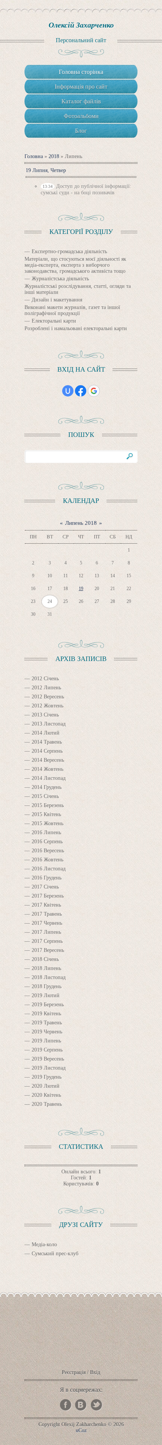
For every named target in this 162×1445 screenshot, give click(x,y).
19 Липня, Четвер (46, 170)
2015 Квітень (46, 814)
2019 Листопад (49, 1068)
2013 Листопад (49, 724)
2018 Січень (45, 959)
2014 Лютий (46, 733)
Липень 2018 (81, 523)
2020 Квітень (46, 1095)
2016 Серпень (47, 841)
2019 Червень (47, 1032)
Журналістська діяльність (60, 278)
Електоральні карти (54, 321)
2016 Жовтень (47, 859)
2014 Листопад (49, 778)
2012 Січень (45, 678)
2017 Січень (45, 887)
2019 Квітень (46, 1013)
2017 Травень (47, 914)
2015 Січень (45, 796)
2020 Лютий (46, 1086)
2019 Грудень (46, 1077)
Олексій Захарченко (81, 25)
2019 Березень (48, 1004)
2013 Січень (45, 715)
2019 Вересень (48, 1059)
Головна (33, 156)
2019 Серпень (47, 1050)
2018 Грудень (46, 986)
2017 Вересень (48, 950)
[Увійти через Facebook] (80, 391)
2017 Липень (46, 932)
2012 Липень (46, 687)
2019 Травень (47, 1022)
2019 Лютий (46, 995)
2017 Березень (48, 896)
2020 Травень (47, 1104)
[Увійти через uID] (67, 391)
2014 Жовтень (47, 769)
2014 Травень (47, 742)
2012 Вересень (48, 696)
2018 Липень (46, 968)
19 (81, 588)
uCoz (81, 1430)
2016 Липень (46, 832)
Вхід (95, 1372)
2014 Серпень (47, 751)
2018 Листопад (49, 977)
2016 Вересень (48, 850)
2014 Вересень (48, 760)
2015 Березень (48, 805)
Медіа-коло (44, 1244)
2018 (54, 156)
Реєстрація (74, 1372)
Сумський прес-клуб (55, 1253)
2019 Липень (46, 1041)
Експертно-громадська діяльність (69, 251)
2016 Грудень (46, 878)
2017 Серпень (47, 941)
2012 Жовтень (47, 706)
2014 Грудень (46, 787)
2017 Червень (47, 923)
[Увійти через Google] (94, 391)
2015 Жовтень (47, 823)
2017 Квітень (46, 905)
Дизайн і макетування (57, 300)
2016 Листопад (49, 869)
